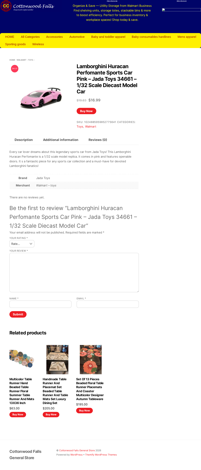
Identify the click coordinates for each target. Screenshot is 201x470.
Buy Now (86, 111)
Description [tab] (24, 140)
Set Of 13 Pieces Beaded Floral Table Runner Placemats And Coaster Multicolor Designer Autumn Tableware (90, 389)
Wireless (38, 44)
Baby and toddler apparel (108, 36)
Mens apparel (187, 36)
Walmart (21, 60)
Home (12, 60)
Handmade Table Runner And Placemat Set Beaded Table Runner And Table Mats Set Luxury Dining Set (55, 391)
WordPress (76, 454)
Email (81, 298)
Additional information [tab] (60, 140)
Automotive (77, 36)
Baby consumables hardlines (151, 36)
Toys (30, 60)
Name (14, 298)
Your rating (18, 238)
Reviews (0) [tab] (98, 140)
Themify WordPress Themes (101, 454)
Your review (18, 250)
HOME (9, 36)
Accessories (54, 36)
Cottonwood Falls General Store (77, 450)
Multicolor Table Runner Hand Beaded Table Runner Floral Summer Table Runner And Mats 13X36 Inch (21, 391)
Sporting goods (15, 44)
